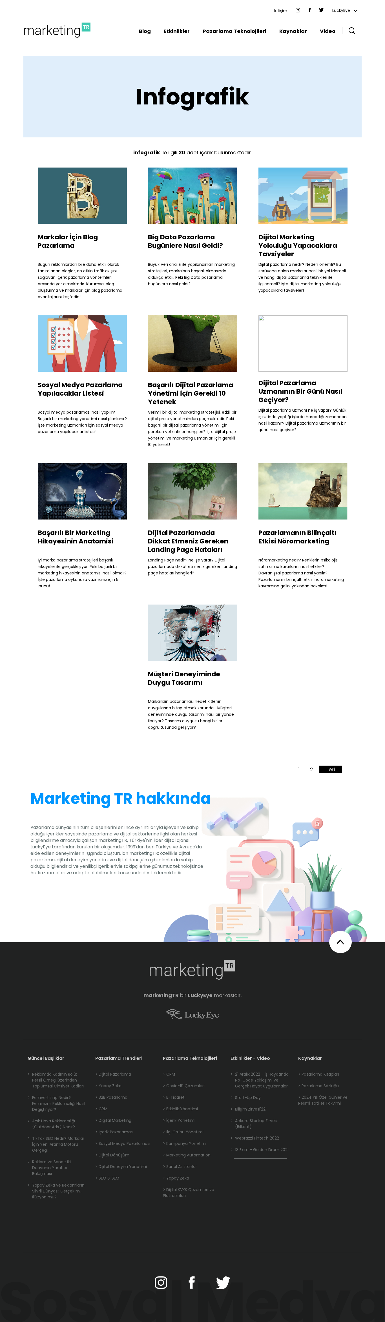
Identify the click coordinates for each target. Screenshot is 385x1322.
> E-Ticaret (174, 1097)
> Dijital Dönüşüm (112, 1155)
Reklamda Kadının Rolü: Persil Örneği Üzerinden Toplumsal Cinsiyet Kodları (56, 1080)
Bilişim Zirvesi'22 (248, 1109)
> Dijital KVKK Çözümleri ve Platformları (188, 1192)
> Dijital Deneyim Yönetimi (121, 1166)
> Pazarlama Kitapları (318, 1074)
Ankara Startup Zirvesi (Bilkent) (254, 1123)
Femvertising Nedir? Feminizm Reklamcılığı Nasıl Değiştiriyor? (56, 1103)
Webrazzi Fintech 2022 (255, 1138)
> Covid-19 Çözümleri (184, 1086)
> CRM (101, 1109)
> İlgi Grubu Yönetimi (183, 1132)
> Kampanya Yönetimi (185, 1143)
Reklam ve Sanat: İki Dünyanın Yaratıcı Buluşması (49, 1167)
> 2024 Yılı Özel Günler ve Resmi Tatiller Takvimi (323, 1100)
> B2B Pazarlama (111, 1097)
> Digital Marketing (113, 1120)
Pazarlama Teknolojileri (234, 31)
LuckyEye (341, 10)
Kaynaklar (293, 31)
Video (327, 31)
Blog (145, 31)
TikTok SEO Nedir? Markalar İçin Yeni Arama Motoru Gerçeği (56, 1144)
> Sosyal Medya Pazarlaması (122, 1143)
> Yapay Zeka (108, 1086)
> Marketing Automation (187, 1155)
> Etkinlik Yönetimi (180, 1109)
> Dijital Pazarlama (113, 1074)
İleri (330, 769)
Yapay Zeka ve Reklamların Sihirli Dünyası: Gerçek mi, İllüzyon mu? (56, 1191)
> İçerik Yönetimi (179, 1120)
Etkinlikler (177, 31)
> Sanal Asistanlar (180, 1166)
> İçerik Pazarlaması (114, 1132)
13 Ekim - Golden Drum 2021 (260, 1149)
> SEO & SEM (107, 1178)
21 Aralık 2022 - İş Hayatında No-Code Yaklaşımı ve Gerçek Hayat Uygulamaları (260, 1080)
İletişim (280, 11)
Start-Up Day (246, 1097)
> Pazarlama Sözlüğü (318, 1086)
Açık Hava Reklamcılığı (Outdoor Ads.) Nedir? (51, 1124)
